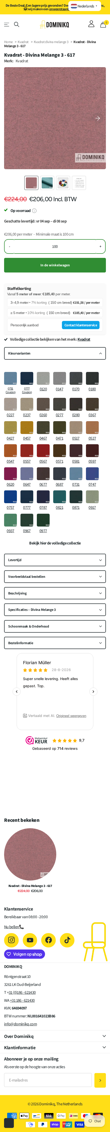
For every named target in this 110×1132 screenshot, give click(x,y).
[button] (98, 118)
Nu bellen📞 (14, 926)
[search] (16, 24)
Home (8, 41)
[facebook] (48, 940)
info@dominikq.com (20, 1024)
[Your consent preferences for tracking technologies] (9, 1123)
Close (55, 1036)
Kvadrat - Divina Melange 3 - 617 (30, 886)
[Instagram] (11, 940)
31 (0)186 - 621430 (22, 992)
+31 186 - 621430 (22, 1000)
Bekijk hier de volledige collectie (55, 543)
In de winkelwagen (55, 265)
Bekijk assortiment (7, 24)
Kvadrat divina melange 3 (51, 41)
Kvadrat (23, 41)
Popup (34, 210)
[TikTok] (67, 940)
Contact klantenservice (80, 325)
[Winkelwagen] (103, 24)
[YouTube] (30, 940)
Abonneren (100, 1080)
